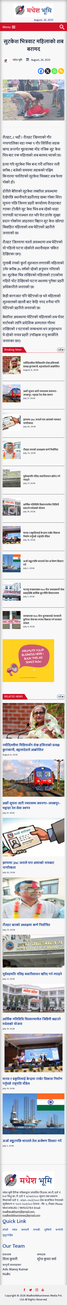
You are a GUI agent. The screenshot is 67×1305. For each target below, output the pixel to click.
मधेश (14, 1230)
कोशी (5, 1230)
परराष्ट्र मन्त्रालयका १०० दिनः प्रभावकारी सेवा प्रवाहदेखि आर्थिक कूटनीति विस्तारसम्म (43, 591)
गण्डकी (36, 1230)
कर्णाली (59, 1230)
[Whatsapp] (54, 71)
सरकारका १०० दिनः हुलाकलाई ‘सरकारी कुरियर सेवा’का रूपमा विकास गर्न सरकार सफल (42, 619)
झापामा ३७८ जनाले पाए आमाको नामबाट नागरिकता (42, 421)
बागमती (25, 1230)
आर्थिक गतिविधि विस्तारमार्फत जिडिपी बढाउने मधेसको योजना (41, 506)
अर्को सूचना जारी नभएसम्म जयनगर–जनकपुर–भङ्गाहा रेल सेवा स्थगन (40, 393)
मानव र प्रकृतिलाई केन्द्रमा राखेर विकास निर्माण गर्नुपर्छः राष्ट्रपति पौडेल (41, 535)
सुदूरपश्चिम (8, 1235)
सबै (60, 350)
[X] (48, 71)
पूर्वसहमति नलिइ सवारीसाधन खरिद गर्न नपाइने (41, 478)
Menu (7, 27)
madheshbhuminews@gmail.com (21, 1215)
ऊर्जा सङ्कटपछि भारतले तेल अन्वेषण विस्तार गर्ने (43, 563)
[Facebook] (41, 71)
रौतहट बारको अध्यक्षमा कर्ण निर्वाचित (40, 450)
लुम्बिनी (47, 1230)
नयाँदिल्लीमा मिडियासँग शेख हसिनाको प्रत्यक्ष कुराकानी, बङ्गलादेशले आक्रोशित (41, 365)
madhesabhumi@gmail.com (18, 1211)
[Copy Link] (61, 71)
